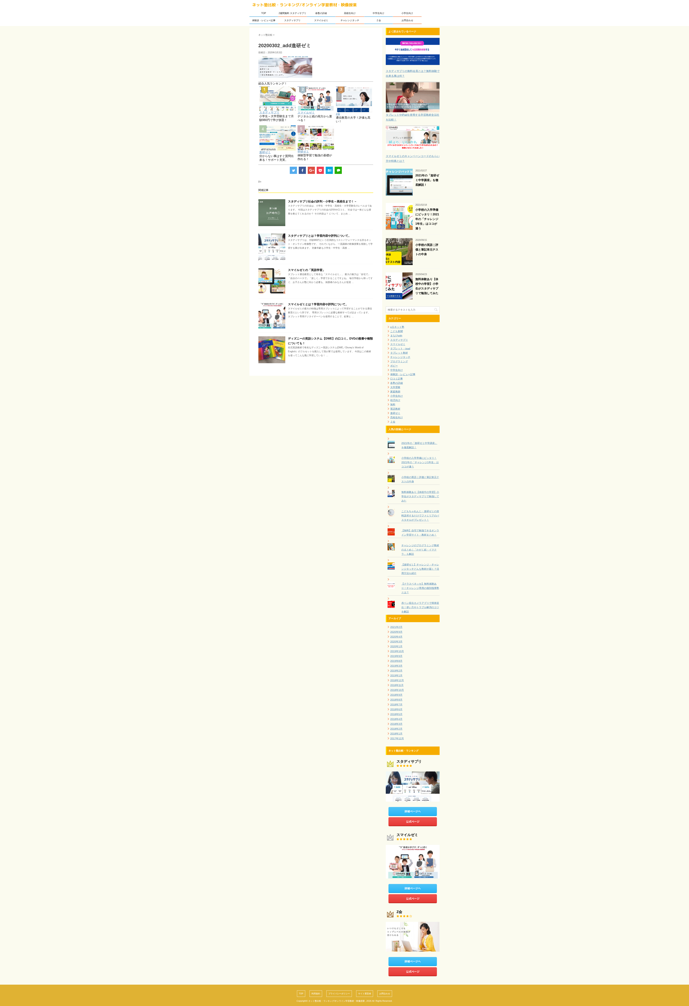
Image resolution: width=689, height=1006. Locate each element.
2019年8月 (396, 660)
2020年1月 (396, 646)
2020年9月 (396, 631)
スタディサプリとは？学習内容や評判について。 (319, 235)
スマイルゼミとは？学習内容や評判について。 (318, 304)
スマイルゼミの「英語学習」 (306, 270)
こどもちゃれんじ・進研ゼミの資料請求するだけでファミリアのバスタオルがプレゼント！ (420, 515)
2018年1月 (396, 733)
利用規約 (315, 993)
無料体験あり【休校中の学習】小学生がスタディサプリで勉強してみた (420, 496)
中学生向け (378, 13)
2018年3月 (396, 723)
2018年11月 (397, 685)
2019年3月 (396, 665)
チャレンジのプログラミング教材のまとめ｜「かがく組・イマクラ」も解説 (420, 549)
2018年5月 (396, 714)
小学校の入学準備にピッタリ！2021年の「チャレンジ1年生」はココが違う (427, 219)
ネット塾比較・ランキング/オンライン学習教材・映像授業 (304, 5)
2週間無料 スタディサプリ (292, 13)
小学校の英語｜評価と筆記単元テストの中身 (426, 249)
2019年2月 (396, 670)
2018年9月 (396, 694)
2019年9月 (396, 656)
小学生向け (407, 13)
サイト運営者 (364, 993)
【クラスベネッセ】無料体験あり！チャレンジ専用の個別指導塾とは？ (420, 588)
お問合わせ (407, 20)
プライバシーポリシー (339, 993)
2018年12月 (397, 680)
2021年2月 (396, 627)
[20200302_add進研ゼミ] (329, 170)
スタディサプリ (292, 20)
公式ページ (413, 821)
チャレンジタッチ (350, 20)
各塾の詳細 (321, 13)
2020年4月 (396, 636)
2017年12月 (397, 738)
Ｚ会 (378, 20)
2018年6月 (396, 709)
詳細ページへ (413, 811)
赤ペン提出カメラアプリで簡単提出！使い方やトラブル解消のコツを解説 (420, 607)
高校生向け (350, 13)
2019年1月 (396, 675)
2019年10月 (397, 651)
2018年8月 (396, 699)
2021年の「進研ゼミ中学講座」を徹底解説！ (427, 180)
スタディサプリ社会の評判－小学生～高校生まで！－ (322, 201)
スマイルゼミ (321, 20)
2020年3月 (396, 641)
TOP (263, 13)
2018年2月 (396, 728)
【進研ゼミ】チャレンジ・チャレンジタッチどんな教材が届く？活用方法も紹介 (420, 569)
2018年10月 (397, 690)
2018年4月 (396, 719)
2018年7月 (396, 704)
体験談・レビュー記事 (263, 20)
